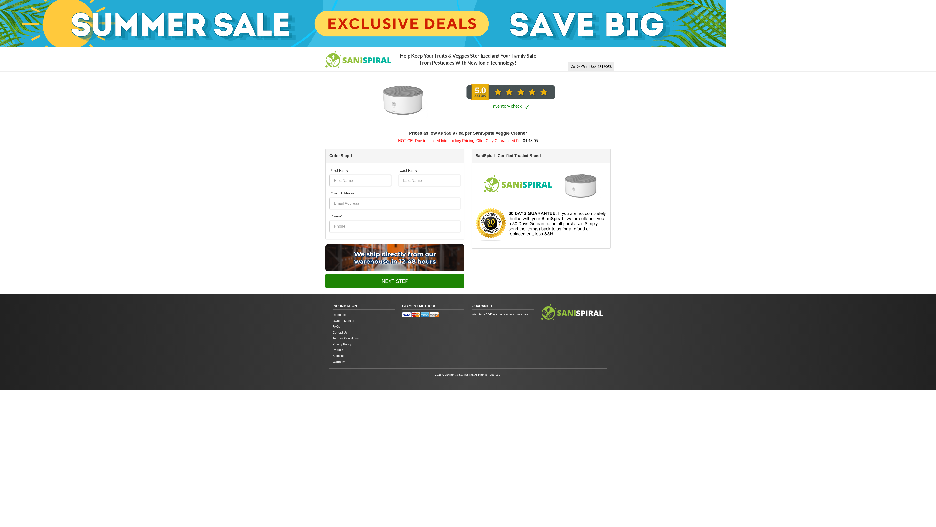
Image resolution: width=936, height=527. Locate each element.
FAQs (336, 326)
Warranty (339, 362)
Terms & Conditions (346, 338)
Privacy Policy (342, 344)
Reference (340, 315)
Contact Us (340, 332)
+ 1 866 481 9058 (591, 67)
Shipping (339, 356)
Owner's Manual (343, 321)
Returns (338, 350)
